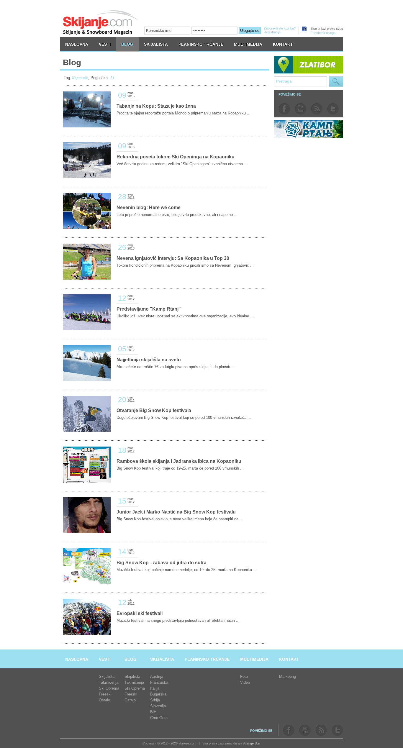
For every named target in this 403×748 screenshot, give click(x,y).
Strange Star (252, 743)
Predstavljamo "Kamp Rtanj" (149, 308)
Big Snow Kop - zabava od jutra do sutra (162, 562)
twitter (333, 109)
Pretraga (336, 81)
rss (316, 109)
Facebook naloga (323, 33)
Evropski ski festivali (140, 613)
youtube (300, 109)
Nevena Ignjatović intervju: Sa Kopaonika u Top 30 (173, 258)
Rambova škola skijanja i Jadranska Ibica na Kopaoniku (179, 461)
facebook (284, 109)
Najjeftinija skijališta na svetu (149, 359)
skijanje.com (100, 22)
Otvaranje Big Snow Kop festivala (154, 410)
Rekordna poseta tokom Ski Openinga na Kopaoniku (176, 156)
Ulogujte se (249, 30)
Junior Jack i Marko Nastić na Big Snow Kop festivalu (176, 511)
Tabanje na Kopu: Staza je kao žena (156, 106)
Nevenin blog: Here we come (149, 207)
